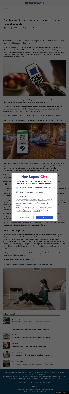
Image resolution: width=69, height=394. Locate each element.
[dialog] (35, 197)
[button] (34, 196)
